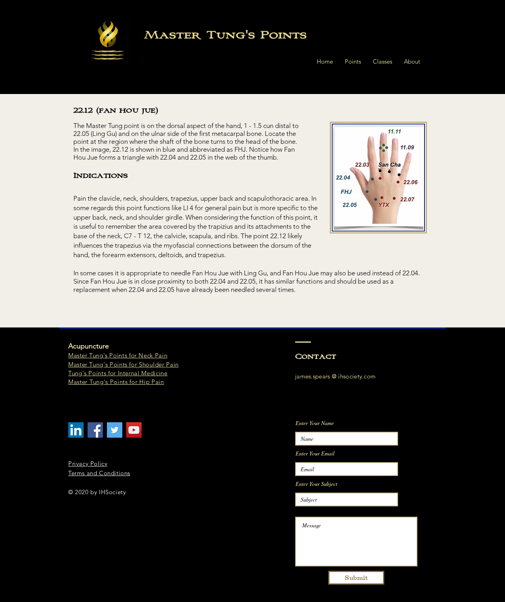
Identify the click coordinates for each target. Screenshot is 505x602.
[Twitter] (114, 430)
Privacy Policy (87, 463)
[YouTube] (134, 430)
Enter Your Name (315, 423)
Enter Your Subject (316, 484)
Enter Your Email (315, 453)
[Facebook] (95, 430)
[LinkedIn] (76, 430)
